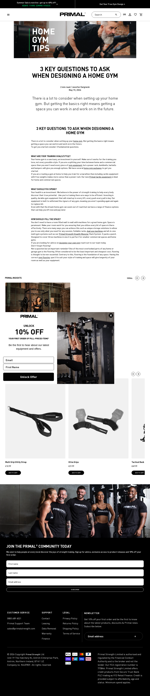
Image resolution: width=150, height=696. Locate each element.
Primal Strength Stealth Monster (74, 234)
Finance (46, 638)
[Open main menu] (9, 15)
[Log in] (130, 14)
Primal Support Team (18, 623)
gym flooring (44, 257)
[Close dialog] (111, 315)
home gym (77, 141)
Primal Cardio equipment (100, 177)
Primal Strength (33, 654)
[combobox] (106, 15)
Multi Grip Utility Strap (16, 462)
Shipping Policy (71, 628)
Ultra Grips (73, 462)
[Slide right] (143, 278)
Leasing (46, 623)
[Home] (73, 15)
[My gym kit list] (135, 14)
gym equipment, (76, 165)
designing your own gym (69, 242)
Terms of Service (71, 633)
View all (129, 278)
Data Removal (49, 628)
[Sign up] (135, 636)
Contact (46, 618)
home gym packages (93, 168)
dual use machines (95, 231)
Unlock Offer (28, 377)
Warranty (46, 633)
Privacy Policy (70, 618)
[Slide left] (137, 278)
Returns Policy (70, 623)
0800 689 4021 (14, 618)
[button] (9, 15)
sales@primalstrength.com (21, 628)
